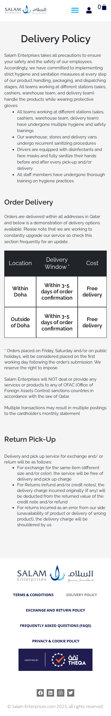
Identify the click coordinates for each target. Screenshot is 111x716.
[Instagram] (60, 693)
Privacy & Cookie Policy (55, 641)
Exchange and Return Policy (55, 610)
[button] (75, 10)
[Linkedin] (50, 693)
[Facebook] (40, 693)
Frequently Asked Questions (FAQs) (55, 625)
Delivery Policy (81, 594)
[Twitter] (71, 693)
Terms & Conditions (33, 594)
